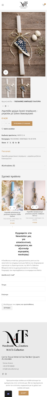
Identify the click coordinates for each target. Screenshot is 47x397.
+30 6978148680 (8, 366)
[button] (4, 44)
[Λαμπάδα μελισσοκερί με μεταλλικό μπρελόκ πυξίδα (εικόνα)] (12, 195)
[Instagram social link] (5, 374)
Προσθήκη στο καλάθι (22, 123)
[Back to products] (5, 106)
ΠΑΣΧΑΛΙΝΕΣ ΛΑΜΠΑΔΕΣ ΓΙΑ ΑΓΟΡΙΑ (27, 101)
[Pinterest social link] (13, 142)
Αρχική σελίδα (7, 101)
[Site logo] (23, 5)
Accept (23, 393)
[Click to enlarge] (5, 72)
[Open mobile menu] (3, 5)
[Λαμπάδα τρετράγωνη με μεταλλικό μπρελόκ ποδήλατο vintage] (34, 195)
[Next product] (8, 106)
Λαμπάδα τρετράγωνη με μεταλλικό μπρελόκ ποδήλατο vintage (34, 214)
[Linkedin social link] (16, 142)
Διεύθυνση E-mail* (8, 275)
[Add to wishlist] (14, 208)
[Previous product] (3, 106)
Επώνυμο (5, 294)
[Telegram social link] (18, 142)
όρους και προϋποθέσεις (25, 304)
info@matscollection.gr (11, 369)
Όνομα (4, 285)
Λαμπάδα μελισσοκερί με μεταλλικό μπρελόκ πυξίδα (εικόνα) (12, 214)
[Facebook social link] (7, 142)
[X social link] (10, 142)
